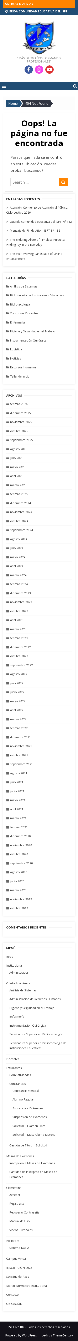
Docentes (12, 1059)
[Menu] (4, 86)
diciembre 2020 (20, 836)
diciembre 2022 (20, 647)
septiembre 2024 (21, 530)
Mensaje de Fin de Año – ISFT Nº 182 (35, 230)
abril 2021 (16, 809)
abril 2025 (16, 476)
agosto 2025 (18, 449)
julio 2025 (16, 458)
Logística (16, 349)
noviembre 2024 (21, 512)
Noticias (15, 358)
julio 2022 (16, 683)
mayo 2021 (17, 800)
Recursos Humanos (23, 367)
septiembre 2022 (21, 665)
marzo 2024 (18, 575)
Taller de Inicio (20, 376)
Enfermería (17, 322)
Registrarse (17, 1203)
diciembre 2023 (20, 593)
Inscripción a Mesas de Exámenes (32, 1163)
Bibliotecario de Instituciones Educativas (37, 295)
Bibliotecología (20, 304)
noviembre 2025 (21, 422)
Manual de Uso (19, 1221)
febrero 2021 (19, 827)
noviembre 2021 (21, 746)
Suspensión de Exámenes (29, 1117)
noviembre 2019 (21, 899)
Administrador (18, 972)
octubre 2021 (19, 755)
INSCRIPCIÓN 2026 (19, 1268)
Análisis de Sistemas (23, 286)
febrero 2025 (19, 494)
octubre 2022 (19, 656)
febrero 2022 (19, 728)
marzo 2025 (18, 485)
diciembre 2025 (20, 413)
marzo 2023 (18, 629)
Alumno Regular (23, 1099)
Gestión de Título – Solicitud (28, 1145)
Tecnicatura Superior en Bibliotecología (35, 1034)
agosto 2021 (18, 773)
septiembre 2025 (21, 440)
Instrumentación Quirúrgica (28, 340)
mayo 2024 (17, 557)
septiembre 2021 (21, 764)
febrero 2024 (19, 584)
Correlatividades (20, 1075)
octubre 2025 (19, 431)
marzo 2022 (18, 719)
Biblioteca (13, 1241)
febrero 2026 (19, 404)
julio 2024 (16, 548)
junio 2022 (17, 692)
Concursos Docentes (24, 313)
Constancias (17, 1084)
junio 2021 (17, 791)
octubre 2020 (19, 854)
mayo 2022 (17, 701)
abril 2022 (16, 710)
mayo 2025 (17, 467)
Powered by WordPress (21, 1335)
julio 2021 (16, 782)
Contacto (12, 1295)
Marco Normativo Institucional (26, 1286)
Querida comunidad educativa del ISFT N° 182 (41, 222)
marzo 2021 (18, 818)
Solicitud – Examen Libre (28, 1126)
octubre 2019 (19, 908)
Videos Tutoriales (21, 1230)
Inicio (9, 957)
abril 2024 (16, 566)
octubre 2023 (19, 611)
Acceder (14, 1195)
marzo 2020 (18, 890)
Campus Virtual (16, 1258)
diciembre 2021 (20, 737)
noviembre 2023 (21, 602)
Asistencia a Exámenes (27, 1108)
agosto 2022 (18, 674)
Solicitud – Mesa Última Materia (33, 1135)
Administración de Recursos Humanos (35, 999)
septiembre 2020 (21, 863)
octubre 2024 (19, 521)
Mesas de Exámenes (20, 1156)
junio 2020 (17, 881)
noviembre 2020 (21, 845)
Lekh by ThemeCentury (57, 1335)
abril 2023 (16, 620)
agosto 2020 (18, 872)
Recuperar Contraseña (24, 1212)
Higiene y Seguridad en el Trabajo (32, 331)
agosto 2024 (18, 539)
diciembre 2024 (20, 503)
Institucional (14, 965)
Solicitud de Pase (17, 1276)
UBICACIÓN (14, 1304)
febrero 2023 (19, 638)
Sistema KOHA (19, 1248)
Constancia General (25, 1091)
